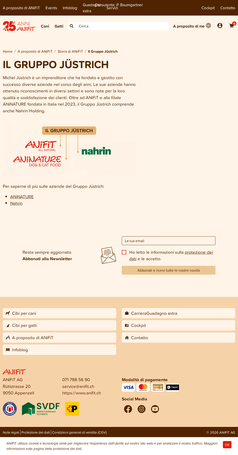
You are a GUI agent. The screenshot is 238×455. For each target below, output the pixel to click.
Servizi (112, 7)
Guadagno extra (92, 7)
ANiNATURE (22, 196)
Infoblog (70, 7)
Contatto (227, 7)
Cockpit (208, 7)
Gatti (59, 26)
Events (51, 7)
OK (227, 444)
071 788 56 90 (76, 379)
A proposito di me (189, 26)
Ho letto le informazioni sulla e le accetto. (171, 255)
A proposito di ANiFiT (21, 7)
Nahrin (16, 203)
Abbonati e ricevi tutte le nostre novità (168, 270)
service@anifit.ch (78, 386)
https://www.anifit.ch (81, 393)
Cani (45, 26)
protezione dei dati (67, 448)
